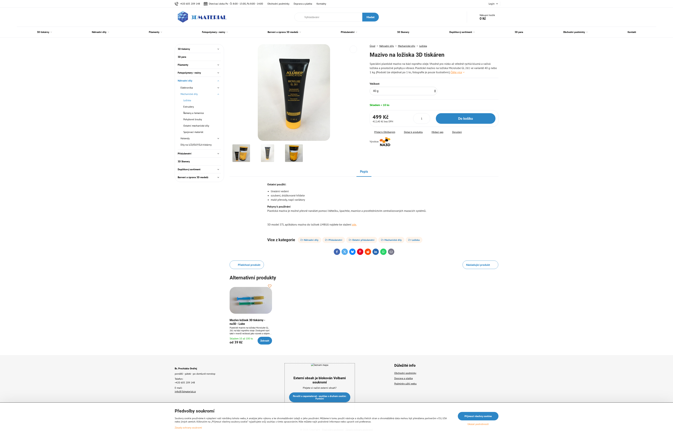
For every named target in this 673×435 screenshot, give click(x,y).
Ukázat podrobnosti (478, 424)
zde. (354, 224)
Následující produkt (478, 265)
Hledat (370, 17)
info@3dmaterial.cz (185, 391)
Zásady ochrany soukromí (188, 427)
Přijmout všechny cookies (478, 416)
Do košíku (465, 118)
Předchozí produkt (249, 265)
